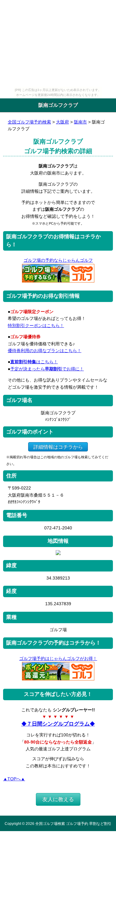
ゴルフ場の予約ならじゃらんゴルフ (58, 260)
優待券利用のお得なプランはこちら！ (44, 350)
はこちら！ (34, 361)
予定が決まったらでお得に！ (47, 368)
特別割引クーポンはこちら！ (36, 325)
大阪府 (62, 121)
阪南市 (80, 121)
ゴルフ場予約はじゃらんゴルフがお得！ (58, 658)
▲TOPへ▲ (14, 778)
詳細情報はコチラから (58, 447)
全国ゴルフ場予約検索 (29, 121)
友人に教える (58, 799)
